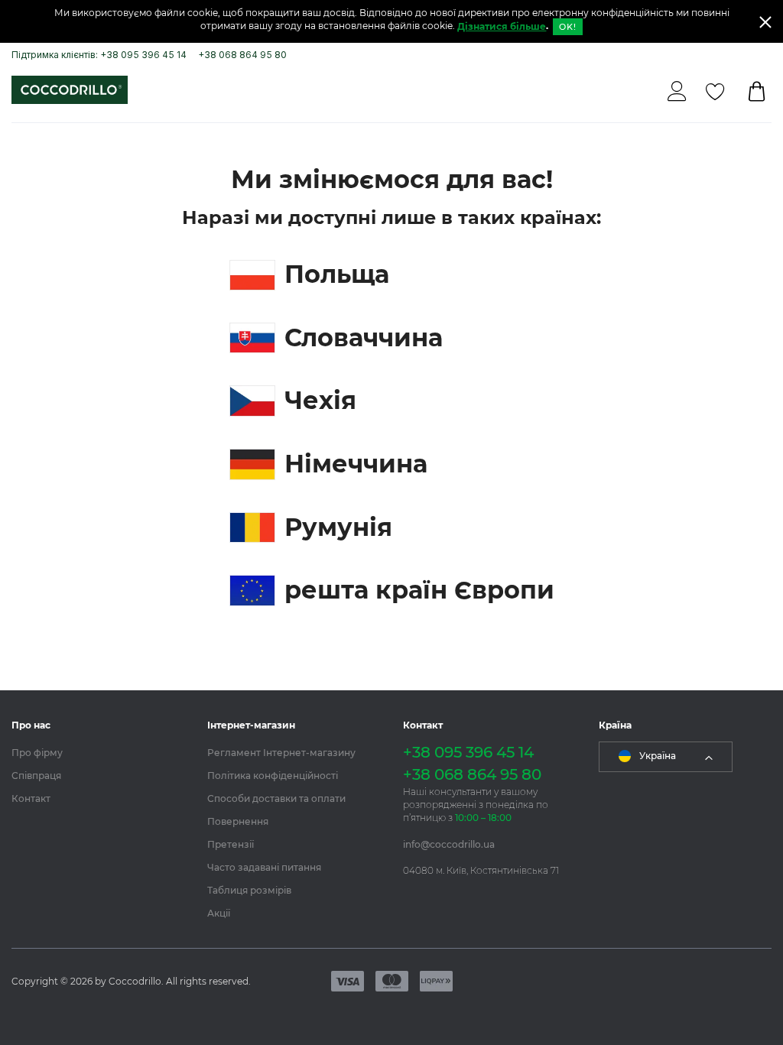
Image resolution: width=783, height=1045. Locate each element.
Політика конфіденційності (272, 775)
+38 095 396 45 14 (468, 752)
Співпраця (36, 775)
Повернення (237, 821)
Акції (218, 913)
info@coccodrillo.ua (449, 844)
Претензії (230, 844)
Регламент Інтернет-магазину (281, 752)
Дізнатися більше (501, 26)
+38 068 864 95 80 (242, 54)
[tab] (97, 725)
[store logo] (69, 90)
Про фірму (37, 752)
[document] (391, 21)
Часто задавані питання (264, 867)
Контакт (30, 798)
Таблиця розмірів (249, 890)
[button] (666, 757)
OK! (567, 26)
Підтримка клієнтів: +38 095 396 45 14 (99, 54)
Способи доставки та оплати (276, 798)
